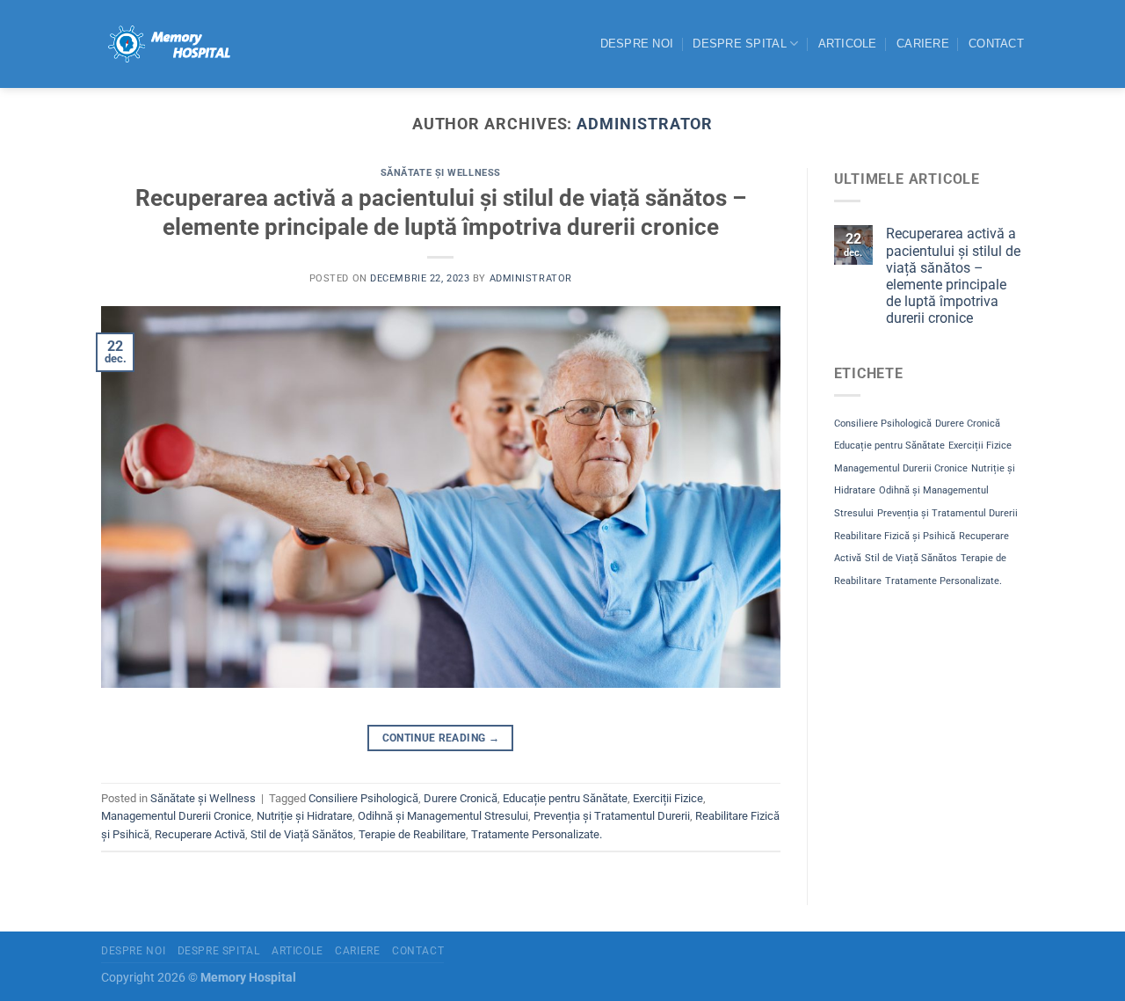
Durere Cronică (460, 798)
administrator (645, 123)
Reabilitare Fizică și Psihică (894, 536)
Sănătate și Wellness (441, 173)
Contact (996, 43)
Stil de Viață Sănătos (301, 834)
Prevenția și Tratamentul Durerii (611, 815)
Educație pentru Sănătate (565, 798)
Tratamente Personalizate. (536, 834)
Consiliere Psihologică (363, 798)
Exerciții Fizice (668, 798)
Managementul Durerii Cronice (176, 815)
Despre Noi (637, 43)
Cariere (922, 43)
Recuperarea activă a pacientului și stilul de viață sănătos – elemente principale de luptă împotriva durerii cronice (953, 275)
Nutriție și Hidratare (304, 815)
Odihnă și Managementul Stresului (443, 815)
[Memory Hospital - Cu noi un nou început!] (167, 44)
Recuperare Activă (200, 834)
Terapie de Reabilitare (412, 834)
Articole (847, 43)
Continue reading (441, 738)
